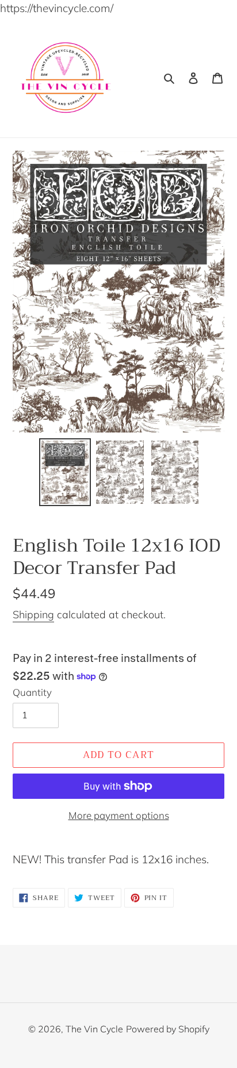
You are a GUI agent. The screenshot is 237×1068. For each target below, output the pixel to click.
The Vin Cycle (94, 1029)
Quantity (32, 692)
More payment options (118, 815)
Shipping (33, 614)
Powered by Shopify (167, 1029)
